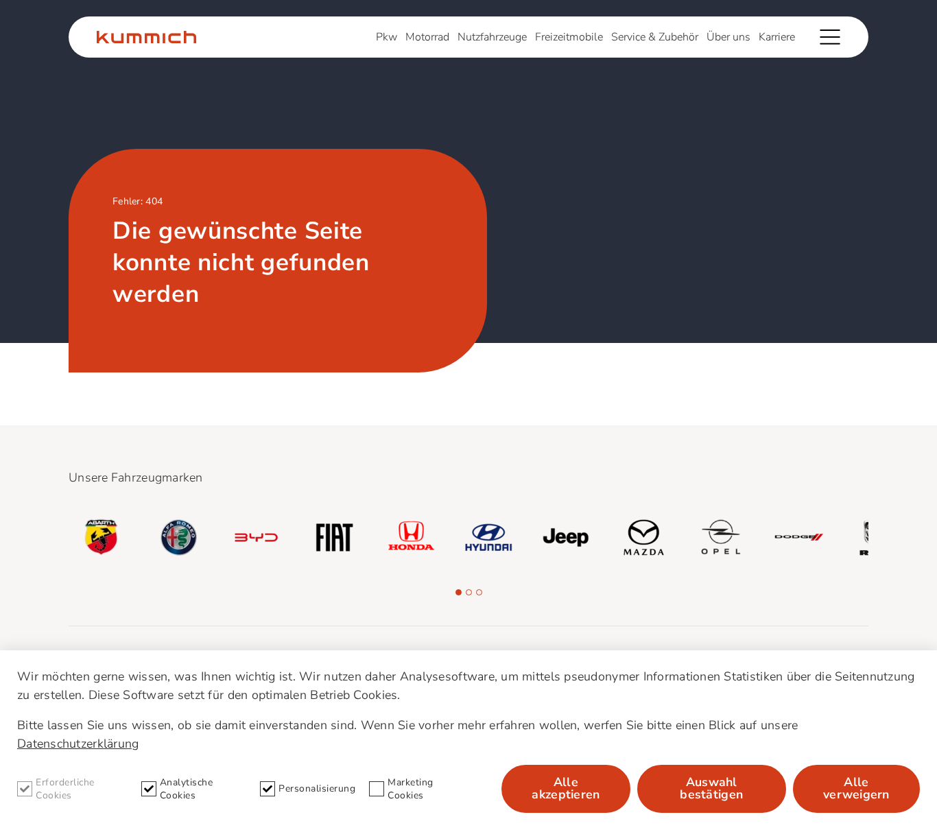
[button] (458, 592)
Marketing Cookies (411, 789)
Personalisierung (316, 788)
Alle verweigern (856, 788)
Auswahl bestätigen (711, 788)
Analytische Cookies (186, 789)
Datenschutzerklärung (78, 743)
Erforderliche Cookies (65, 789)
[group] (101, 537)
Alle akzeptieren (566, 788)
